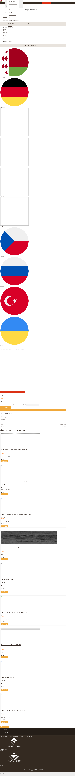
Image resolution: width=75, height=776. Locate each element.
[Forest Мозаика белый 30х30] (20, 661)
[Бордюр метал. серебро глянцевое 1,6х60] (20, 433)
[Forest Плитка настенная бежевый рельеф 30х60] (29, 498)
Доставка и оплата (8, 730)
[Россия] (33, 271)
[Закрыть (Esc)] (4, 773)
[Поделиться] (3, 773)
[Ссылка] (14, 762)
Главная (4, 14)
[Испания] (33, 152)
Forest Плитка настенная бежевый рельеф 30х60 (16, 514)
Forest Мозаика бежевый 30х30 (11, 645)
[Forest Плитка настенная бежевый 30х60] (29, 596)
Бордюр (5, 32)
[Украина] (33, 331)
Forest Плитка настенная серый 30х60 (13, 547)
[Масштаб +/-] (0, 773)
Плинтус (5, 36)
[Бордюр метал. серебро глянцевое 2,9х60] (20, 466)
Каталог (5, 729)
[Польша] (33, 241)
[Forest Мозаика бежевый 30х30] (20, 629)
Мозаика (5, 35)
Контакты (6, 733)
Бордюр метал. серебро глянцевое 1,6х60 (14, 449)
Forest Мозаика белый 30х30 (10, 677)
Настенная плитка (7, 41)
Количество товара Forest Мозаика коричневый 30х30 (13, 404)
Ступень (5, 33)
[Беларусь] (33, 62)
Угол (4, 38)
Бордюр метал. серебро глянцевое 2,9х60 (14, 482)
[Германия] (33, 92)
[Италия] (33, 182)
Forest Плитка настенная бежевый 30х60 (14, 612)
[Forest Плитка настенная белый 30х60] (29, 694)
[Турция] (33, 301)
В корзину (6, 407)
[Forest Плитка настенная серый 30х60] (29, 543)
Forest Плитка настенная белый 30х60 (13, 710)
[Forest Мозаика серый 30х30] (20, 563)
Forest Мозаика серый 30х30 (10, 579)
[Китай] (33, 211)
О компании (6, 732)
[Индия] (33, 122)
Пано (4, 40)
